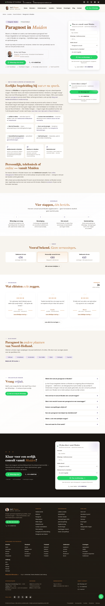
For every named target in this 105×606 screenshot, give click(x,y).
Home (25, 8)
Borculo (65, 551)
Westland (37, 574)
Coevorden (8, 549)
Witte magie (39, 521)
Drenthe (7, 551)
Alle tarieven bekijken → (52, 266)
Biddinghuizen (28, 549)
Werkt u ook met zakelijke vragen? (56, 419)
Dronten (27, 551)
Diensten (32, 8)
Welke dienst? (73, 42)
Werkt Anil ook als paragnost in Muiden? (58, 379)
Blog (73, 8)
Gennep (7, 566)
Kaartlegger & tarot (63, 529)
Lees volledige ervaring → (20, 314)
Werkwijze (83, 517)
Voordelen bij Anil (85, 514)
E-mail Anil (81, 589)
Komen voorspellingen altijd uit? (56, 407)
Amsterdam (31, 357)
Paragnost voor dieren (42, 534)
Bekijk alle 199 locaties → (12, 361)
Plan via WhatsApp (85, 57)
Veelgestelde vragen (86, 526)
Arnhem (65, 549)
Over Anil (83, 512)
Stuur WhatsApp (93, 8)
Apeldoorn (65, 547)
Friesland (46, 556)
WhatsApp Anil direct (16, 62)
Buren (64, 556)
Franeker (46, 553)
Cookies (85, 603)
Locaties (52, 8)
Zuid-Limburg (43, 574)
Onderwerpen (42, 8)
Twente (33, 574)
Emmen (7, 553)
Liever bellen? (85, 67)
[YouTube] (95, 2)
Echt (6, 562)
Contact (79, 8)
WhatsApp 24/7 (83, 584)
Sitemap (98, 603)
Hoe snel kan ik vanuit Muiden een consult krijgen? (62, 396)
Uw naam (72, 29)
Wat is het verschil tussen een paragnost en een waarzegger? (65, 401)
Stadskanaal (85, 556)
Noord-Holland (17, 14)
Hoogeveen (8, 556)
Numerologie (61, 526)
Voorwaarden (78, 603)
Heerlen (7, 568)
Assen (6, 547)
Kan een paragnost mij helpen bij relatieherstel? (61, 413)
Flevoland (27, 556)
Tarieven (59, 8)
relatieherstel (12, 120)
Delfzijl (84, 549)
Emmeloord (27, 553)
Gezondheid (61, 514)
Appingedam (86, 547)
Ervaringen (67, 8)
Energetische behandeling (43, 531)
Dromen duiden (62, 517)
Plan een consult (13, 522)
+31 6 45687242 (27, 2)
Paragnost (38, 517)
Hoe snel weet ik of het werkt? (55, 424)
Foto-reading (39, 529)
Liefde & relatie (62, 512)
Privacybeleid (70, 603)
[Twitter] (91, 2)
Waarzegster (39, 519)
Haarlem (69, 357)
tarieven (49, 182)
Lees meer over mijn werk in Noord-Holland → (45, 111)
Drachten (46, 551)
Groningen (85, 551)
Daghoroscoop (62, 524)
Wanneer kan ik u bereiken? (77, 49)
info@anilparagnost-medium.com (42, 2)
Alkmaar (10, 357)
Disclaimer (91, 603)
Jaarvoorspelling (62, 521)
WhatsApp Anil (85, 92)
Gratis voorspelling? (63, 531)
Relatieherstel (39, 524)
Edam (51, 357)
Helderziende (39, 512)
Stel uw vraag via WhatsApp (17, 393)
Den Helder (42, 357)
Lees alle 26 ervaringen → (52, 322)
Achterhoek (27, 574)
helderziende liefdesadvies (24, 118)
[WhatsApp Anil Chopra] (101, 596)
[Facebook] (84, 2)
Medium (38, 514)
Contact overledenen (41, 526)
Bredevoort (66, 553)
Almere (26, 547)
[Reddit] (98, 2)
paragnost (14, 97)
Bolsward (46, 547)
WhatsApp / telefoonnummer (77, 36)
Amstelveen (20, 357)
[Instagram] (87, 2)
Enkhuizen (60, 357)
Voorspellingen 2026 (63, 519)
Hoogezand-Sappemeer (88, 553)
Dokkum (46, 549)
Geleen (7, 564)
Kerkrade (7, 571)
